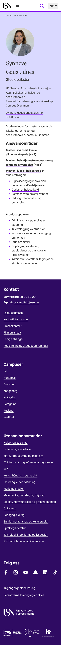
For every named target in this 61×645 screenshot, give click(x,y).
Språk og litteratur (15, 528)
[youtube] (25, 572)
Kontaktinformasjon (16, 319)
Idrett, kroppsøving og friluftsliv (23, 456)
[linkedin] (45, 572)
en (17, 6)
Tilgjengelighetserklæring (19, 588)
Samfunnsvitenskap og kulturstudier (26, 521)
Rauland (9, 411)
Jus (6, 469)
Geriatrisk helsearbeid (25, 190)
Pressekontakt (13, 326)
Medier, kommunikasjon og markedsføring (30, 502)
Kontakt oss (10, 15)
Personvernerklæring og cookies (24, 595)
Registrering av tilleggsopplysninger (26, 346)
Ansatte (23, 15)
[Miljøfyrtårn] (13, 633)
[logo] (7, 5)
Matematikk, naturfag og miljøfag (24, 495)
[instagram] (15, 572)
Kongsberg (10, 391)
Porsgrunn (10, 404)
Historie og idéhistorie (17, 449)
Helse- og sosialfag (16, 443)
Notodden (10, 397)
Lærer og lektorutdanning (19, 482)
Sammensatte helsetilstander (30, 194)
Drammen (9, 384)
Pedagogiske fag (14, 515)
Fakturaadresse (13, 313)
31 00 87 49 (13, 117)
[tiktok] (55, 572)
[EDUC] (32, 633)
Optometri (10, 508)
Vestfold (9, 417)
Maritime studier (14, 489)
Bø (5, 371)
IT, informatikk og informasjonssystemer (28, 462)
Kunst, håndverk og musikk (20, 475)
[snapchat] (35, 572)
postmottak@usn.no (26, 302)
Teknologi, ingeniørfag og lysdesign (26, 535)
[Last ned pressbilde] (30, 42)
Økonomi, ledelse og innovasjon (24, 541)
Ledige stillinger (13, 339)
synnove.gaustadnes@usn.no (24, 113)
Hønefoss (10, 378)
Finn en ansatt (12, 333)
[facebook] (6, 572)
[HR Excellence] (48, 633)
